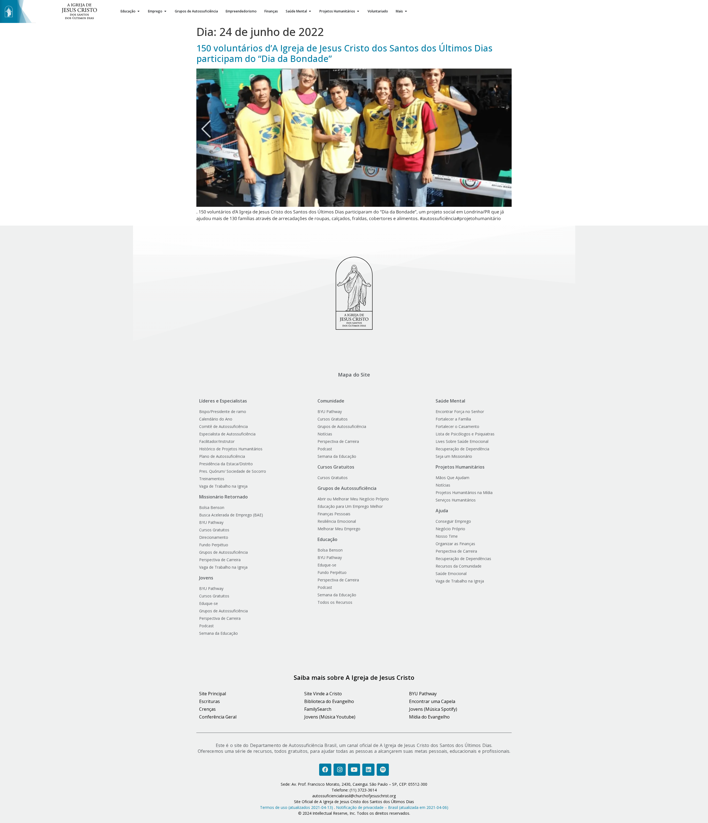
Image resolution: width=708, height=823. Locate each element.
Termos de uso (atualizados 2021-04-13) (296, 807)
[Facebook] (325, 770)
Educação (327, 539)
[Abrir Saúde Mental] (310, 11)
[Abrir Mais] (406, 11)
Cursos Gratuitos (335, 467)
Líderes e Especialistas (223, 401)
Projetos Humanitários (460, 467)
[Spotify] (383, 770)
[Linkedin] (368, 770)
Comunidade (330, 401)
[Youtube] (354, 770)
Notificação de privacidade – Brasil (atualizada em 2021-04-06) (392, 807)
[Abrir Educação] (138, 11)
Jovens (206, 578)
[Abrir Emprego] (165, 11)
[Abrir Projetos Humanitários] (358, 11)
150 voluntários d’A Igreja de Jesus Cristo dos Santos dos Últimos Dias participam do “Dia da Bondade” (344, 53)
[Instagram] (340, 770)
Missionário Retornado (223, 497)
